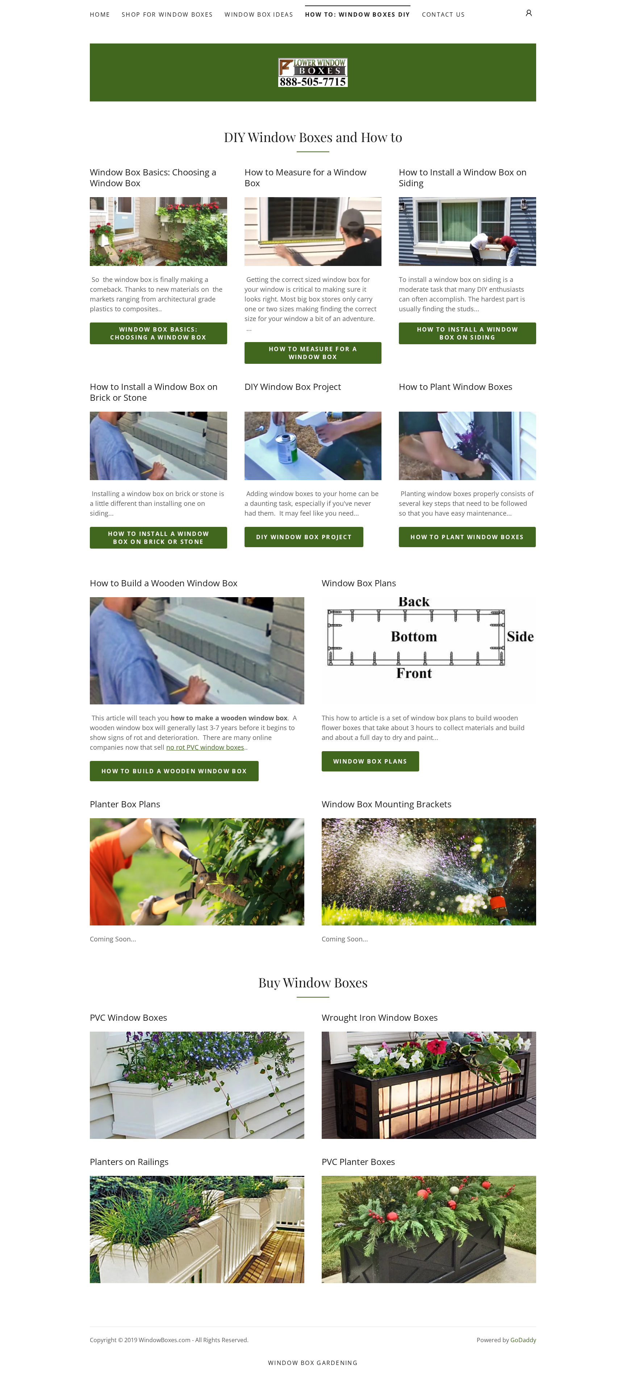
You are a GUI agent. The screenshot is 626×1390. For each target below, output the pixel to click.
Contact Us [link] (444, 14)
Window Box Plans (370, 761)
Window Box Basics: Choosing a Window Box (158, 333)
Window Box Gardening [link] (313, 1363)
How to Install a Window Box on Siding (467, 333)
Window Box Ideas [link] (259, 14)
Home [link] (100, 14)
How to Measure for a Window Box (313, 353)
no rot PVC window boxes (205, 747)
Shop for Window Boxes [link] (167, 14)
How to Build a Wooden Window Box (174, 771)
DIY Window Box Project (304, 537)
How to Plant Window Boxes (467, 537)
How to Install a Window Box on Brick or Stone (158, 538)
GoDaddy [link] (523, 1340)
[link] (313, 71)
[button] (529, 13)
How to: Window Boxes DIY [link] (357, 14)
